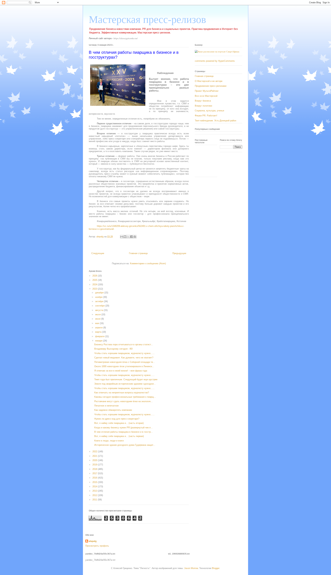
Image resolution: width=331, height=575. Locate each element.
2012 (95, 495)
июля (98, 314)
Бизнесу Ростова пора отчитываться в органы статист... (123, 344)
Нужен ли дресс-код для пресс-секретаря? (116, 418)
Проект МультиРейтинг (207, 91)
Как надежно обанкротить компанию (113, 410)
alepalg (93, 541)
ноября (99, 297)
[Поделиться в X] (128, 236)
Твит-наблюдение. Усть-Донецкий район (215, 120)
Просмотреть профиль (97, 545)
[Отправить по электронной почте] (121, 236)
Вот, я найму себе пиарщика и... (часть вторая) (119, 423)
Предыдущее (179, 253)
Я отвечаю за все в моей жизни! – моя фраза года (120, 370)
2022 (95, 451)
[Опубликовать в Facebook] (131, 236)
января (99, 340)
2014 (95, 486)
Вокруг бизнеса (203, 100)
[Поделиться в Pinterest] (135, 236)
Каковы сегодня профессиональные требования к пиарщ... (125, 397)
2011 (95, 499)
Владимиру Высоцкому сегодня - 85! (113, 348)
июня (98, 318)
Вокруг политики (203, 105)
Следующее (97, 253)
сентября (100, 305)
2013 (95, 491)
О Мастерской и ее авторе (208, 81)
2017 (95, 473)
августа (99, 310)
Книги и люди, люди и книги (109, 440)
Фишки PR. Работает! (206, 115)
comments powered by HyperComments (215, 61)
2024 (95, 284)
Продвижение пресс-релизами (210, 86)
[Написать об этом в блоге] (125, 236)
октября (99, 301)
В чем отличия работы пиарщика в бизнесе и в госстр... (123, 432)
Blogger (215, 568)
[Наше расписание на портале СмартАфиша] (217, 51)
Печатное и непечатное (106, 405)
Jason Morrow (191, 568)
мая (97, 323)
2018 (95, 469)
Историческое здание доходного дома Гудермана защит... (124, 445)
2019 (95, 464)
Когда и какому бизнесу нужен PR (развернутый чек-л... (123, 427)
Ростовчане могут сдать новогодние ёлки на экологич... (123, 401)
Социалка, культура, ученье (209, 110)
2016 (95, 477)
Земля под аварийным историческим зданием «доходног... (125, 383)
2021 (95, 456)
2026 (95, 275)
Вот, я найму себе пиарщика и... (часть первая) (119, 436)
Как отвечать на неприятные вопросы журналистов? (121, 392)
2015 (95, 482)
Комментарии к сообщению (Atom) (148, 263)
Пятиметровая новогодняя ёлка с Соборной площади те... (124, 362)
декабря (99, 292)
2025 (95, 280)
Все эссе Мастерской (206, 96)
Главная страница (138, 253)
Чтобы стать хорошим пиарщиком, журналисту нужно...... (124, 353)
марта (98, 332)
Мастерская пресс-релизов (147, 19)
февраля (100, 336)
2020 (95, 460)
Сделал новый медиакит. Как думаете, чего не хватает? (123, 357)
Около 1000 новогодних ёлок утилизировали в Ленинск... (124, 366)
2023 (95, 289)
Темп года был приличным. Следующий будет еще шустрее (125, 379)
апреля (99, 327)
